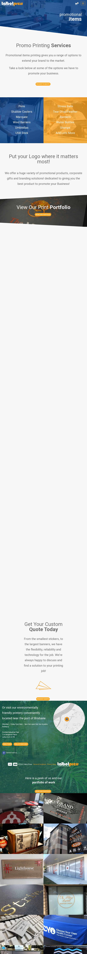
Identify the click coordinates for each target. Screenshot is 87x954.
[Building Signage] (65, 839)
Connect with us (11, 752)
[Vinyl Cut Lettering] (65, 899)
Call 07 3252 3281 (21, 744)
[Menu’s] (22, 839)
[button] (43, 84)
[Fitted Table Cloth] (65, 930)
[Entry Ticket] (65, 808)
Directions (7, 744)
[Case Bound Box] (22, 899)
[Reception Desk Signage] (22, 869)
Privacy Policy (51, 764)
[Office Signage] (22, 808)
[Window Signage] (65, 869)
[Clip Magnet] (22, 930)
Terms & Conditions (39, 764)
